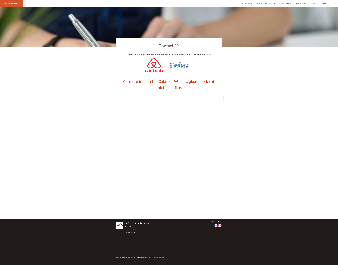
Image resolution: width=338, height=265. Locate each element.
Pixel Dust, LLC (156, 257)
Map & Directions (130, 232)
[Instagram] (220, 225)
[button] (335, 3)
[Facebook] (216, 225)
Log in (163, 257)
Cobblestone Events (11, 3)
